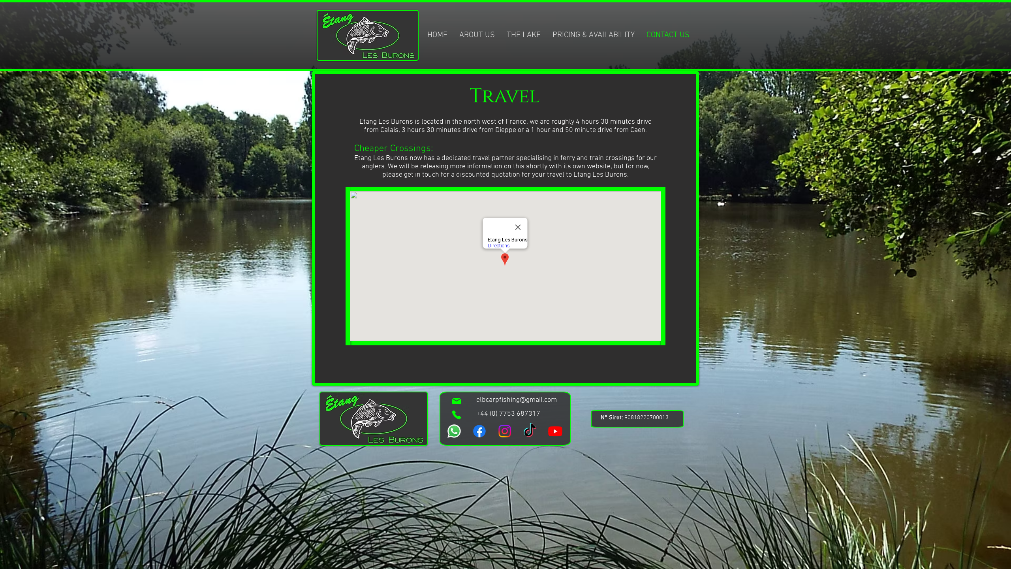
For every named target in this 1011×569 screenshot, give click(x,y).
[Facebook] (479, 431)
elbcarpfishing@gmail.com (516, 400)
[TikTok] (530, 431)
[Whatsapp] (454, 431)
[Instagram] (504, 431)
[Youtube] (555, 431)
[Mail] (456, 401)
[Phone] (456, 415)
